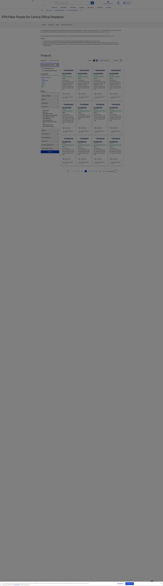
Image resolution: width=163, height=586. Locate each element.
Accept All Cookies (129, 583)
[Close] (161, 583)
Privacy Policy (16, 584)
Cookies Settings (120, 583)
